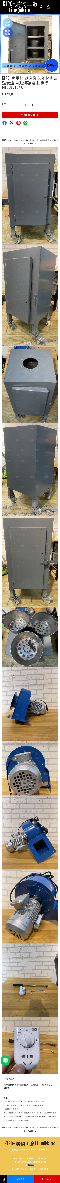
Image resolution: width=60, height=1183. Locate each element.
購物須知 (24, 1169)
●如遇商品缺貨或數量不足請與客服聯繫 (30, 1162)
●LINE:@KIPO (41, 1158)
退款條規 (15, 1169)
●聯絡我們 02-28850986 (23, 1158)
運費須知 (33, 1169)
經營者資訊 (43, 1169)
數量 (4, 103)
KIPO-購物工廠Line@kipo (20, 7)
